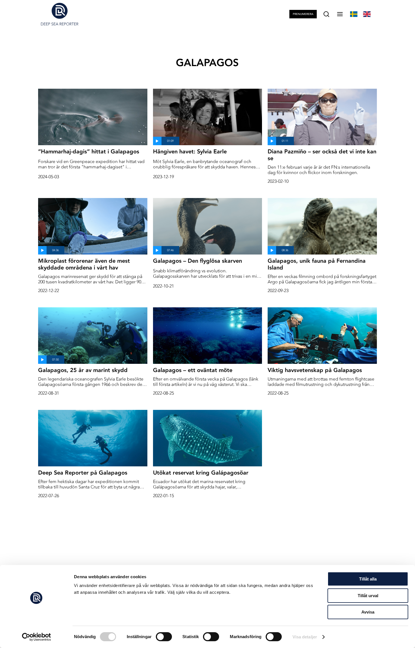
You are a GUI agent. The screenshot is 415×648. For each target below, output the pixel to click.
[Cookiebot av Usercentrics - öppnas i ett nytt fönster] (36, 637)
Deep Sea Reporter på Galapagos (82, 472)
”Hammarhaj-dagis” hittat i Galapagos (88, 151)
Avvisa (367, 612)
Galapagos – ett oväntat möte (192, 370)
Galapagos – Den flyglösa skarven (197, 260)
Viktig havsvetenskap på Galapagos (315, 370)
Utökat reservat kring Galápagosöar (200, 472)
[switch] (164, 636)
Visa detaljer (304, 636)
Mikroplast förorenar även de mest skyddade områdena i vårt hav (84, 264)
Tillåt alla (368, 579)
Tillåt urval (368, 595)
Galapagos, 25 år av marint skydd (83, 370)
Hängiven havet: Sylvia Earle (190, 151)
